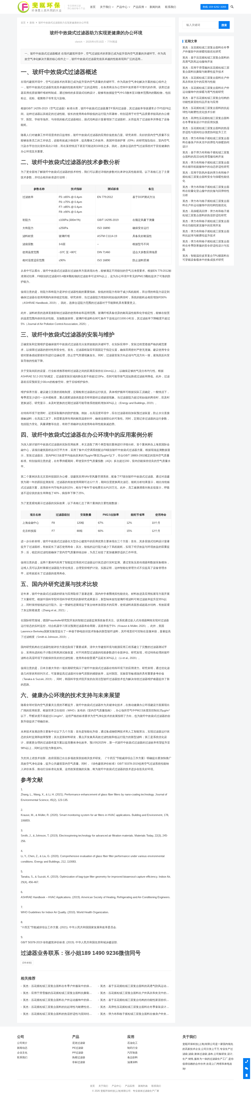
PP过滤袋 (77, 1052)
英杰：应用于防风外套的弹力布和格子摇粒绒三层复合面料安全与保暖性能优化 (205, 176)
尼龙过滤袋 (78, 1043)
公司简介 (22, 1043)
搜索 (224, 25)
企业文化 (22, 1052)
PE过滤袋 (77, 1048)
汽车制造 (132, 1052)
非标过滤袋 (78, 1062)
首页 (93, 6)
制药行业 (132, 1048)
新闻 (32, 22)
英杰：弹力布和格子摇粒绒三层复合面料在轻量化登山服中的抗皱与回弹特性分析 (205, 191)
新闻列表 (155, 6)
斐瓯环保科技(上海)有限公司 (116, 1090)
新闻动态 (22, 1048)
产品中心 (122, 6)
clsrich (78, 41)
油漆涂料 (132, 1062)
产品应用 (138, 6)
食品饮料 (132, 1057)
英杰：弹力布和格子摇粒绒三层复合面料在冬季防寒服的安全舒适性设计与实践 (205, 245)
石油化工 (132, 1043)
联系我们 (170, 6)
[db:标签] (27, 962)
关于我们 (105, 6)
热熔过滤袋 (78, 1057)
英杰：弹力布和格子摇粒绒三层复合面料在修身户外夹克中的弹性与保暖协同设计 (205, 142)
